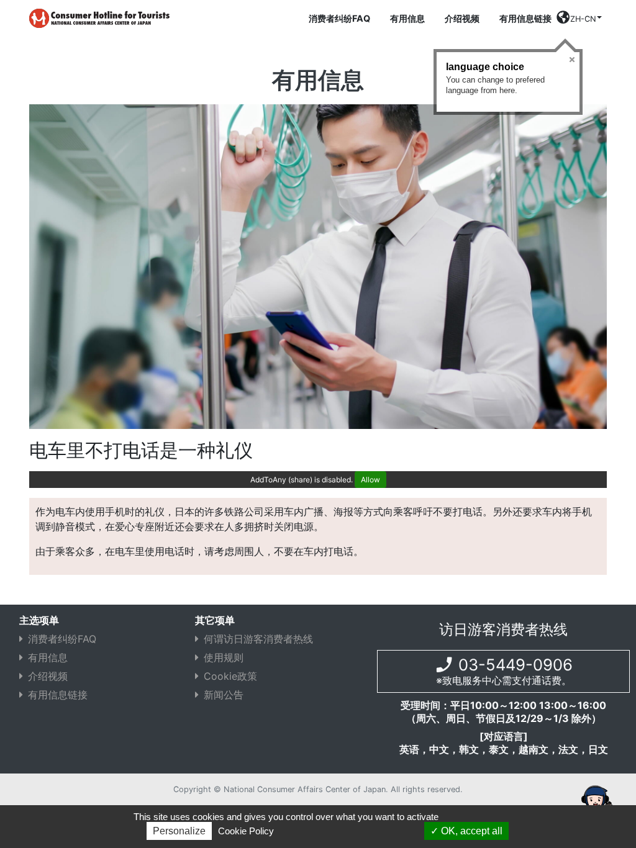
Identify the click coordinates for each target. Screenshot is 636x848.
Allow (370, 479)
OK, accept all (470, 831)
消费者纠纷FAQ (339, 18)
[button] (579, 21)
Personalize (179, 831)
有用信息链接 (525, 18)
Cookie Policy (246, 831)
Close (572, 59)
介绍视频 (462, 18)
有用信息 (407, 18)
